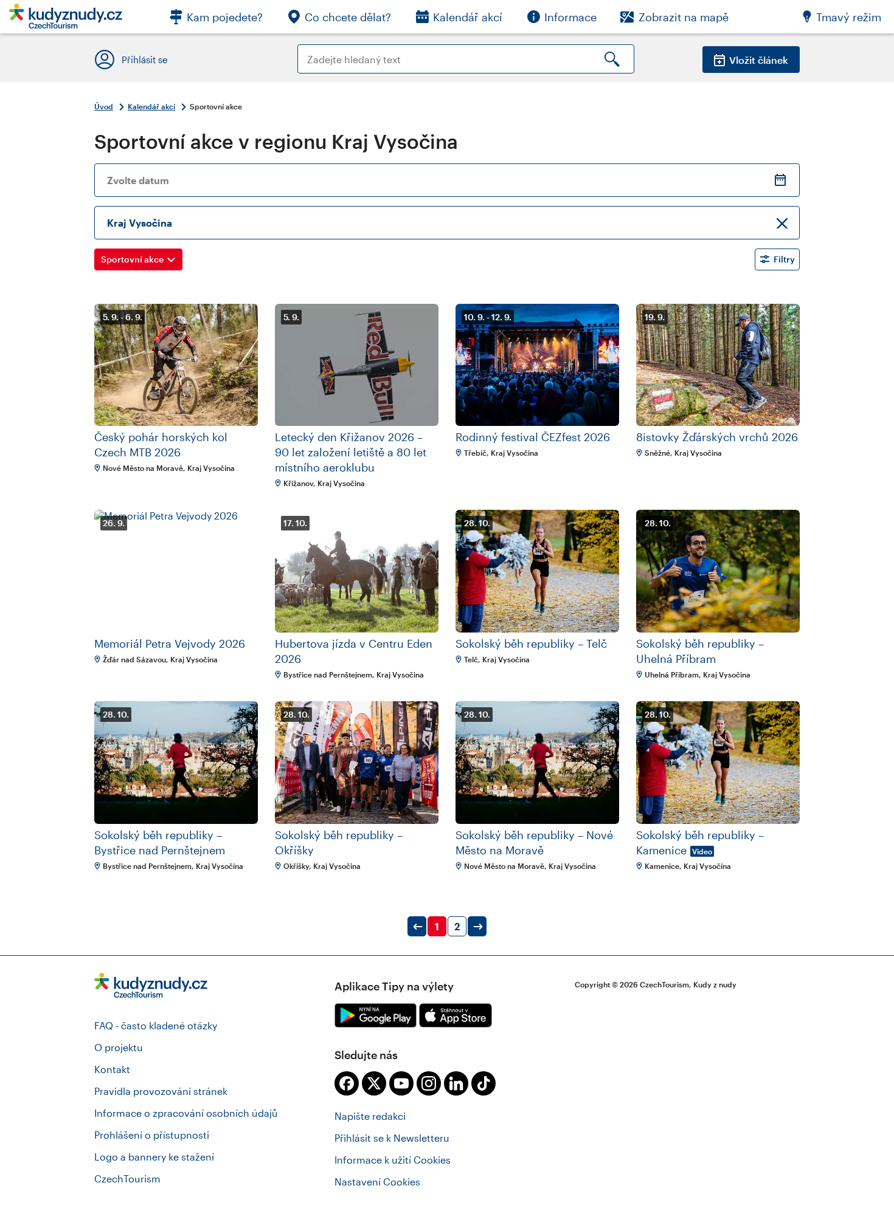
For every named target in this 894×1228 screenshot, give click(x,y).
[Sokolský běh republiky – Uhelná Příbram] (718, 571)
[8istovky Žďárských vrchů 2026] (718, 365)
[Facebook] (346, 1083)
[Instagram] (429, 1083)
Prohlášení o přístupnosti (151, 1135)
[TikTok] (483, 1083)
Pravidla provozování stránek (160, 1091)
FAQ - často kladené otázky (155, 1025)
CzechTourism (127, 1178)
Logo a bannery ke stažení (154, 1156)
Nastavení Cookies (377, 1181)
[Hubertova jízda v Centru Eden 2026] (356, 571)
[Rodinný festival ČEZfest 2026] (537, 365)
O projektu (118, 1047)
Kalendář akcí (151, 106)
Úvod (103, 106)
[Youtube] (401, 1083)
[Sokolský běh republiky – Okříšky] (356, 762)
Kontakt (112, 1069)
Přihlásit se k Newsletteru (391, 1138)
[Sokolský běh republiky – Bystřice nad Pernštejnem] (176, 762)
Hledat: (314, 50)
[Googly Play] (375, 1015)
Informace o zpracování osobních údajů (186, 1113)
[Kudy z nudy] (65, 20)
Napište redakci (370, 1116)
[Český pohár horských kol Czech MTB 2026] (176, 365)
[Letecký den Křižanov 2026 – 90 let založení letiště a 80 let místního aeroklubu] (356, 365)
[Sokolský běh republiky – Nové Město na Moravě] (537, 762)
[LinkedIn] (456, 1083)
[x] (374, 1083)
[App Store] (455, 1015)
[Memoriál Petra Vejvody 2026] (176, 571)
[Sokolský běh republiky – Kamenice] (718, 762)
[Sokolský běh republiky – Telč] (537, 571)
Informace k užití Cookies (392, 1159)
